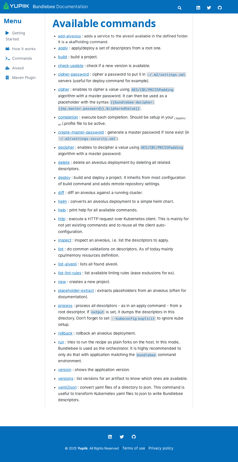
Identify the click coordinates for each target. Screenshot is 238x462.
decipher (66, 147)
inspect (64, 240)
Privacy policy (161, 448)
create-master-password (81, 132)
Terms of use (133, 448)
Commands (22, 58)
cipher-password (73, 74)
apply (63, 48)
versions (65, 378)
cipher (63, 89)
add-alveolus (69, 36)
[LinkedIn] (198, 7)
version (64, 369)
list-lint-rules (69, 273)
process (65, 305)
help (62, 210)
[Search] (180, 8)
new (62, 281)
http (61, 218)
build (62, 57)
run (61, 342)
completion (68, 117)
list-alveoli (67, 264)
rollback (65, 333)
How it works (24, 48)
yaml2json (67, 387)
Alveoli (18, 68)
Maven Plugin (24, 77)
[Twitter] (209, 7)
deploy (64, 177)
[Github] (219, 7)
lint (60, 249)
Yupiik (83, 448)
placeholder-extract (76, 290)
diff (61, 192)
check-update (70, 65)
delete (64, 162)
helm (62, 201)
